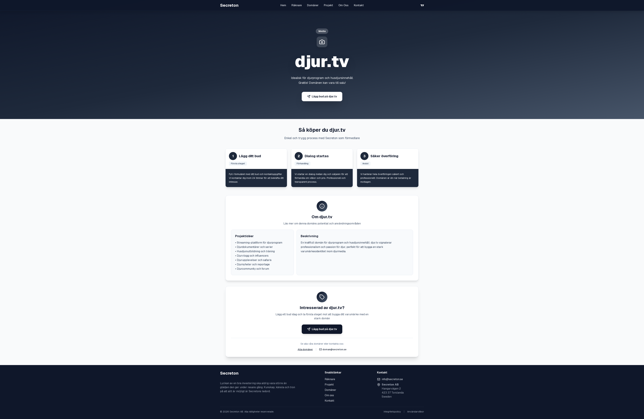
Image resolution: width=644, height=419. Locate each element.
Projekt (328, 5)
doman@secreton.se (334, 349)
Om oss (329, 395)
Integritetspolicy (392, 411)
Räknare (296, 5)
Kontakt (359, 5)
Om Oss (343, 5)
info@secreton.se (392, 379)
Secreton (229, 5)
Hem (283, 5)
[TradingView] (422, 5)
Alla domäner (305, 349)
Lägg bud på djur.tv (324, 96)
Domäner (312, 5)
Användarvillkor (415, 411)
